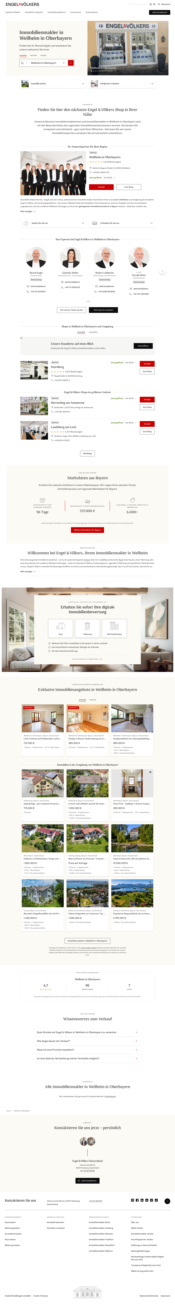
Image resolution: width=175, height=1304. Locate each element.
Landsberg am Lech (63, 427)
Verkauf (86, 560)
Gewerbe (93, 332)
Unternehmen (92, 12)
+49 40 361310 (95, 1201)
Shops (43, 55)
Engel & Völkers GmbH (88, 948)
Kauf (121, 560)
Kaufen (23, 55)
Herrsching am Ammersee (68, 403)
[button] (53, 223)
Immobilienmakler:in (56, 12)
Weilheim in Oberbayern (104, 157)
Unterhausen (110, 1096)
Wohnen (81, 332)
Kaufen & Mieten (13, 12)
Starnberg (57, 367)
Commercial (75, 12)
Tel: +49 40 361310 (87, 1171)
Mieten (33, 55)
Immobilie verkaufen (34, 12)
